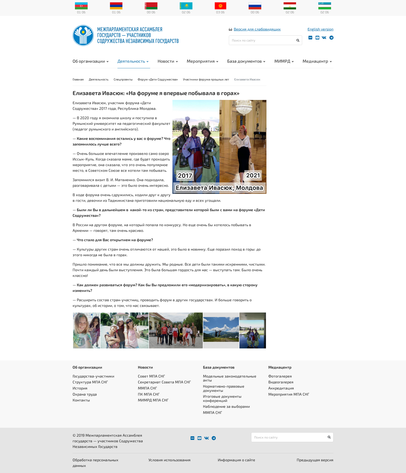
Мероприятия (201, 61)
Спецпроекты (123, 79)
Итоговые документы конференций (222, 398)
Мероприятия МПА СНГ (288, 394)
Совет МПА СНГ (151, 376)
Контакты (81, 400)
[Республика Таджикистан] (290, 5)
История (80, 388)
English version (320, 29)
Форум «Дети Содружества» (158, 79)
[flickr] (310, 37)
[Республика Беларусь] (151, 5)
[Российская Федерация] (255, 5)
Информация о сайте (236, 460)
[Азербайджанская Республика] (81, 5)
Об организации (89, 61)
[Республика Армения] (116, 5)
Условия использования (169, 460)
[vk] (324, 37)
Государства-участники (93, 376)
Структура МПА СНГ (90, 382)
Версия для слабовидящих (257, 29)
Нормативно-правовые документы (223, 388)
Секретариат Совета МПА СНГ (164, 382)
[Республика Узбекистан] (324, 5)
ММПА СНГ (147, 388)
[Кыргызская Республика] (220, 5)
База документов (244, 61)
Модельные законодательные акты (229, 378)
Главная (78, 79)
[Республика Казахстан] (186, 5)
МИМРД (282, 61)
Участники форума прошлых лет (206, 79)
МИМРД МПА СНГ (153, 400)
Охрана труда (85, 394)
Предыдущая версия (315, 460)
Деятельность (131, 61)
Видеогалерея (280, 382)
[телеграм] (331, 37)
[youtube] (317, 37)
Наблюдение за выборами (226, 406)
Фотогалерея (280, 376)
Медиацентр (315, 61)
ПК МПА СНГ (149, 394)
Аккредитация (281, 388)
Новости (166, 61)
